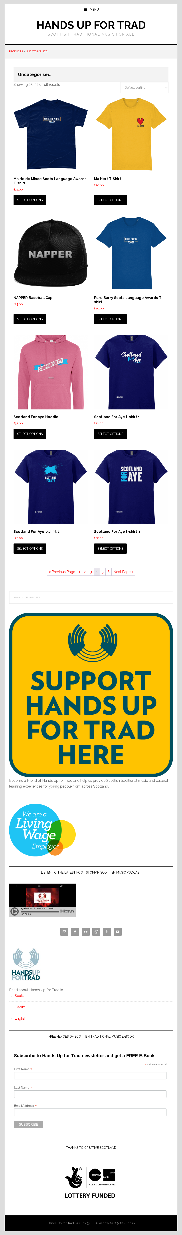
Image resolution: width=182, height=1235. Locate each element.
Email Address (25, 1106)
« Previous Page (62, 572)
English (20, 1018)
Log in (130, 1223)
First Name (23, 1069)
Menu (94, 9)
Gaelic (20, 1007)
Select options (30, 200)
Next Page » (123, 572)
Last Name (23, 1087)
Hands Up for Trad (91, 25)
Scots (19, 996)
